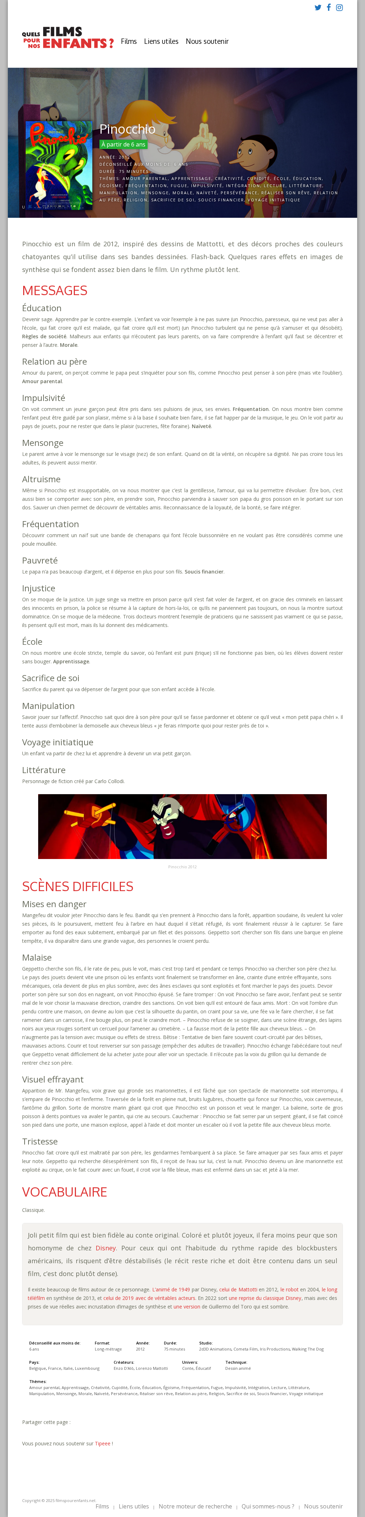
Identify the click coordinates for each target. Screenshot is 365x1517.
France (54, 1368)
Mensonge (155, 192)
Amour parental (145, 178)
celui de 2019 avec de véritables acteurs (149, 1298)
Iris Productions (275, 1349)
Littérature (305, 185)
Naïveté (206, 192)
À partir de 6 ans (123, 144)
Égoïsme (110, 185)
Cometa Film (245, 1349)
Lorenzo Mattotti (152, 1368)
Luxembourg (87, 1368)
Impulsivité (206, 185)
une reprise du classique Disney (265, 1298)
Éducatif (203, 1368)
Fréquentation (146, 185)
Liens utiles (161, 41)
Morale (183, 192)
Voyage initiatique (274, 199)
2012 (124, 157)
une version (187, 1306)
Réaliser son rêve (285, 192)
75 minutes (134, 171)
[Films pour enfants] (68, 46)
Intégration (243, 185)
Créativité (229, 178)
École (281, 178)
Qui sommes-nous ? (268, 1506)
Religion (136, 199)
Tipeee (102, 1443)
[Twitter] (318, 7)
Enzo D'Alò (124, 1368)
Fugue (179, 185)
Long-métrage (108, 1349)
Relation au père (191, 1393)
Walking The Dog (308, 1349)
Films (129, 41)
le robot (290, 1289)
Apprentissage (191, 178)
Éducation (307, 178)
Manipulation (118, 192)
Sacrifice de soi (173, 199)
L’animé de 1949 (171, 1289)
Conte (188, 1368)
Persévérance (239, 192)
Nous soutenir (207, 41)
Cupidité (258, 178)
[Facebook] (329, 7)
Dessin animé (238, 1368)
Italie (68, 1368)
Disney (106, 1248)
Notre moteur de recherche (195, 1506)
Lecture (275, 185)
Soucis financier (221, 199)
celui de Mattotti (238, 1289)
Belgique (37, 1368)
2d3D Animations (215, 1349)
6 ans (181, 164)
